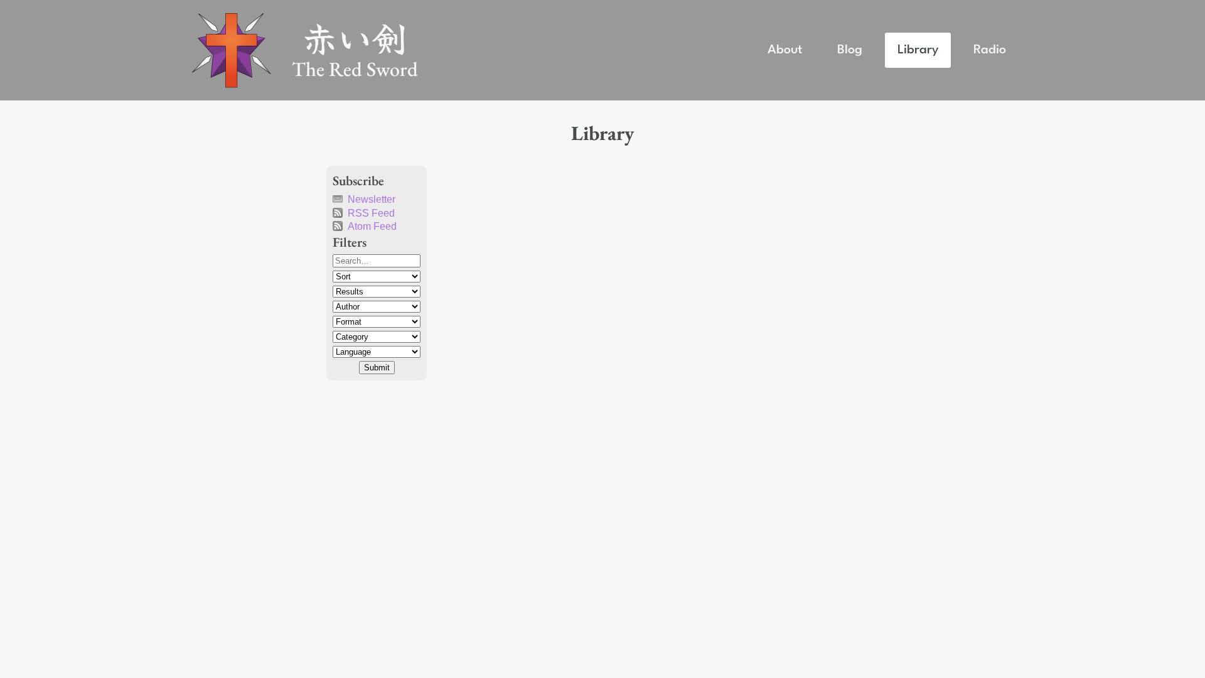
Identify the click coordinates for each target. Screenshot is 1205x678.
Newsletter (371, 199)
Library (917, 49)
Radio (989, 49)
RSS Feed (371, 213)
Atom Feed (372, 226)
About (785, 49)
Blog (849, 49)
